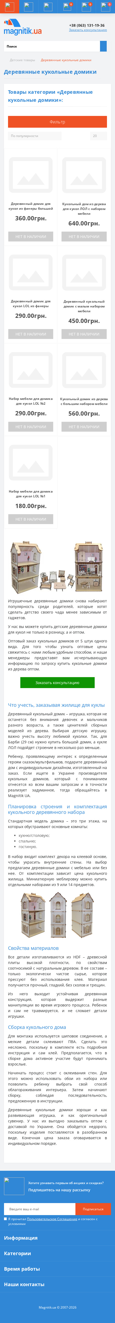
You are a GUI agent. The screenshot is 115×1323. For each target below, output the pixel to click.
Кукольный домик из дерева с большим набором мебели (84, 401)
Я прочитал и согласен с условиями (53, 1221)
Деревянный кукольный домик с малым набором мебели (84, 306)
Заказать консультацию (88, 30)
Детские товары (22, 60)
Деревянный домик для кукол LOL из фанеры (31, 303)
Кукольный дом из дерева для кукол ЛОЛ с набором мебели (84, 209)
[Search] (103, 46)
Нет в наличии (31, 236)
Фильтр (58, 122)
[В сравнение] (51, 164)
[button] (47, 6)
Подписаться (93, 1209)
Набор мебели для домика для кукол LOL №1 (31, 493)
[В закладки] (51, 254)
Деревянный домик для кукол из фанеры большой (31, 206)
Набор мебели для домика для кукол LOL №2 (31, 401)
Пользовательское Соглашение (52, 1219)
